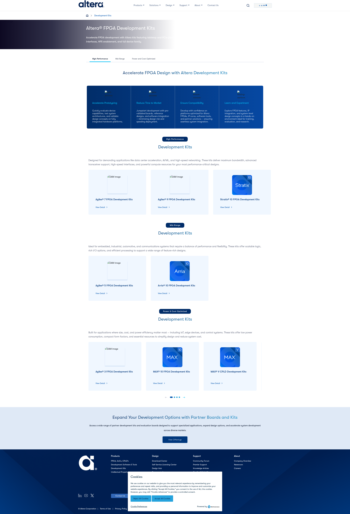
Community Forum (201, 461)
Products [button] (138, 5)
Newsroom (238, 464)
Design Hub (157, 468)
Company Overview (242, 461)
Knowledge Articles (201, 468)
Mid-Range (120, 59)
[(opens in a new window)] (80, 495)
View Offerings (175, 440)
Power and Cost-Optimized (143, 59)
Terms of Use (105, 509)
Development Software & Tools (124, 464)
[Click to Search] (248, 5)
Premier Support (200, 464)
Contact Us (120, 496)
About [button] (197, 5)
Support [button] (183, 5)
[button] (171, 397)
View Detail (100, 207)
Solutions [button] (153, 5)
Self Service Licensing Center (164, 464)
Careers (237, 468)
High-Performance (100, 59)
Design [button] (169, 5)
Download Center (159, 461)
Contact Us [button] (213, 5)
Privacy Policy (121, 509)
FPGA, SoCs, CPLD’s (120, 461)
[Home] (91, 5)
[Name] (166, 397)
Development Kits (118, 468)
